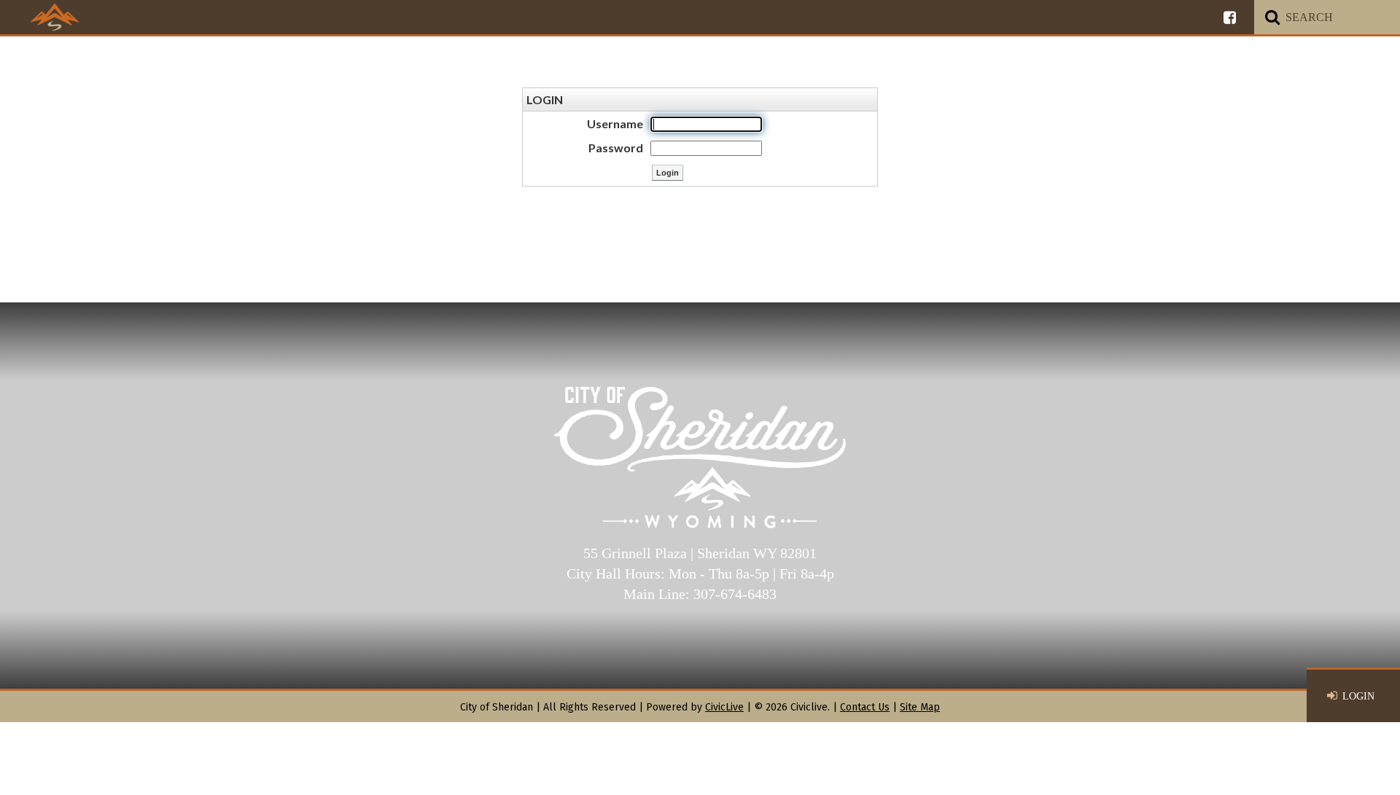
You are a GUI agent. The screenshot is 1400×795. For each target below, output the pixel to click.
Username (615, 123)
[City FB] (1230, 17)
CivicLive (724, 707)
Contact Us (865, 707)
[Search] (1272, 17)
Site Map (920, 707)
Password (615, 147)
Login (1358, 696)
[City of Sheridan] (54, 17)
